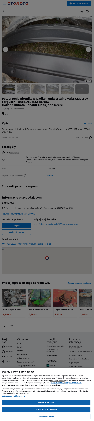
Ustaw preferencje (46, 416)
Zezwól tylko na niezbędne (46, 409)
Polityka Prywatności (73, 383)
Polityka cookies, (57, 383)
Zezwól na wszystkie (46, 402)
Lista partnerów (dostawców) (13, 396)
